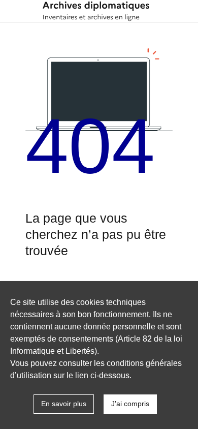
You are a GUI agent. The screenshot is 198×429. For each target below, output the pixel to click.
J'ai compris (130, 404)
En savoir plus (63, 404)
